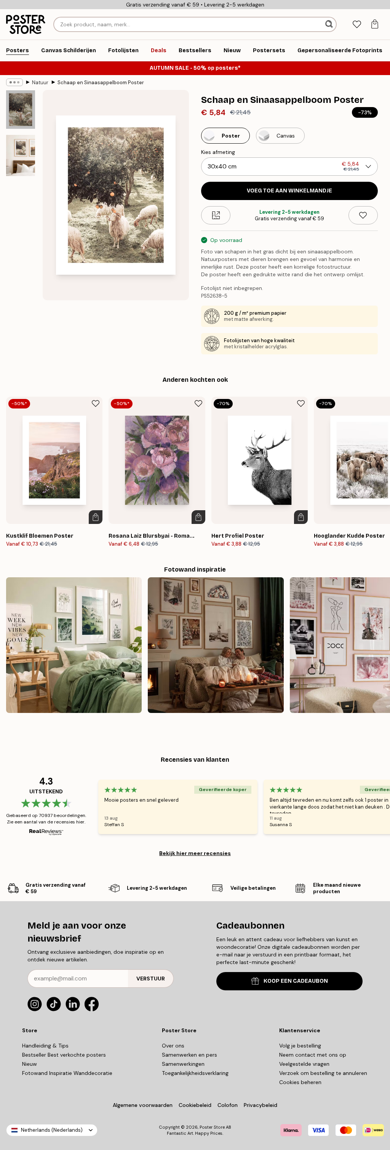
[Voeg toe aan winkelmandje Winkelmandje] (95, 517)
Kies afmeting (218, 152)
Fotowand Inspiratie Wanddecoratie (67, 1073)
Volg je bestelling (300, 1045)
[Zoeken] (330, 24)
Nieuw (29, 1063)
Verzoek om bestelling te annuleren (323, 1073)
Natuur (40, 82)
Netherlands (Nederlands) (52, 1130)
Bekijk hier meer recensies (195, 853)
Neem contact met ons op (312, 1054)
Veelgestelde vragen (304, 1063)
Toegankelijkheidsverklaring (195, 1073)
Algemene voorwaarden (143, 1105)
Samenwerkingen (183, 1063)
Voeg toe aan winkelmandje (289, 190)
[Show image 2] (20, 155)
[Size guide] (215, 215)
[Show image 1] (20, 109)
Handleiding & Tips (45, 1045)
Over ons (173, 1045)
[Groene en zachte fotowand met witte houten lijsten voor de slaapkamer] (74, 645)
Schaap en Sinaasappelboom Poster (101, 82)
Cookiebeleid (195, 1105)
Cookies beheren (300, 1082)
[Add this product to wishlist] (363, 215)
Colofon (227, 1105)
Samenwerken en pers (189, 1054)
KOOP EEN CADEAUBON (296, 981)
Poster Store (212, 1127)
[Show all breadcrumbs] (14, 82)
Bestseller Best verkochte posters (64, 1054)
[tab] (357, 25)
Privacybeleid (260, 1105)
